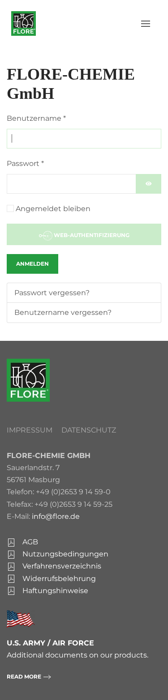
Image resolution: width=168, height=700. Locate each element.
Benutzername (36, 118)
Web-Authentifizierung (90, 235)
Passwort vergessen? (52, 292)
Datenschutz (88, 430)
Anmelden (32, 263)
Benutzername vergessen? (63, 312)
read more (24, 676)
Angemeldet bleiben (53, 208)
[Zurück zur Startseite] (23, 23)
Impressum (29, 430)
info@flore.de (56, 516)
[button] (145, 24)
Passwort (25, 163)
